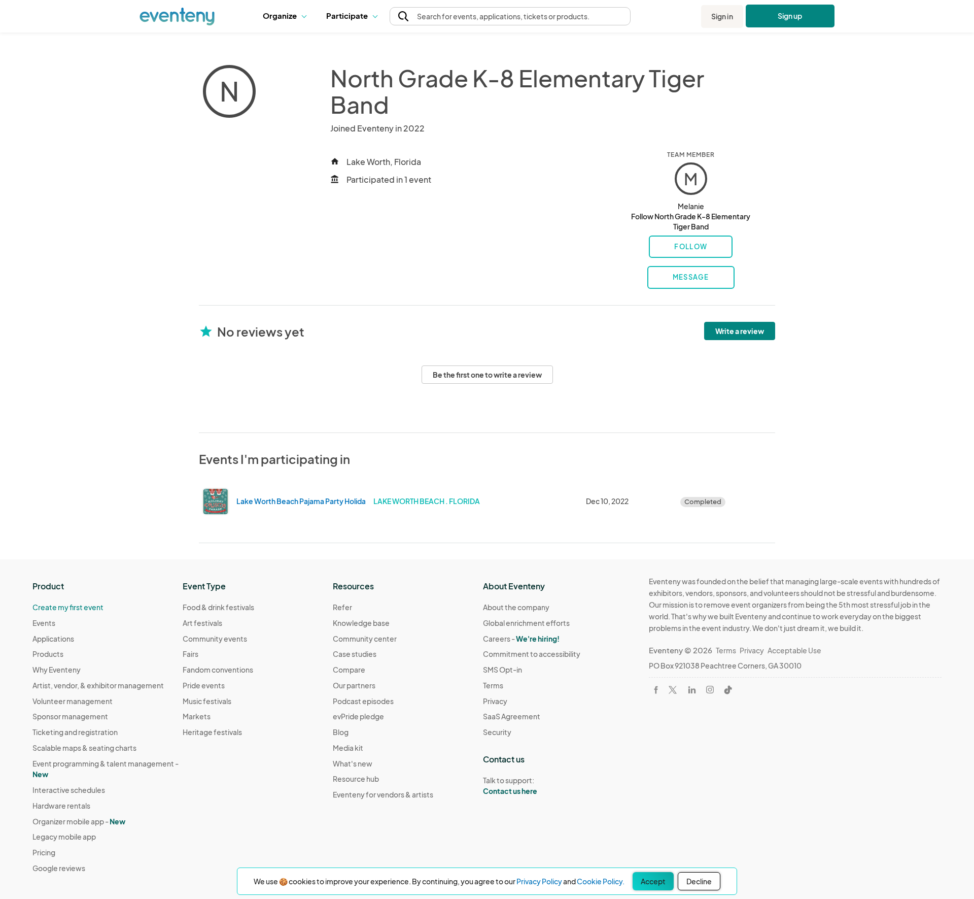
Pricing (43, 852)
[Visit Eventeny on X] (673, 689)
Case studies (354, 653)
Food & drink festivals (218, 607)
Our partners (354, 685)
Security (497, 732)
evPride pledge (358, 716)
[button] (287, 16)
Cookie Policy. (600, 881)
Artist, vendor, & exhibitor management (98, 685)
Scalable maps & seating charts (84, 747)
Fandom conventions (218, 669)
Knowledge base (361, 622)
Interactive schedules (68, 789)
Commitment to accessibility (531, 653)
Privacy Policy (539, 881)
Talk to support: (510, 785)
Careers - (521, 638)
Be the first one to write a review (487, 374)
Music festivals (207, 701)
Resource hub (356, 778)
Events (43, 622)
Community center (365, 638)
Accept (653, 881)
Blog (341, 732)
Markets (197, 716)
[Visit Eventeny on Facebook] (656, 690)
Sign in (722, 16)
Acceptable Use (794, 650)
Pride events (204, 685)
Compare (349, 669)
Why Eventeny (56, 669)
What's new (352, 763)
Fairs (190, 653)
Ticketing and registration (75, 732)
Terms (493, 685)
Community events (215, 638)
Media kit (348, 747)
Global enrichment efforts (526, 622)
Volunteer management (72, 701)
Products (47, 653)
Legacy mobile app (64, 836)
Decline (699, 881)
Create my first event (67, 607)
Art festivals (202, 622)
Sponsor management (70, 716)
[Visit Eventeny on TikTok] (728, 690)
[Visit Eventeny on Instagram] (710, 689)
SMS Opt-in (502, 669)
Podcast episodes (363, 701)
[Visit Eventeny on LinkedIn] (692, 690)
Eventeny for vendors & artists (383, 794)
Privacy (495, 701)
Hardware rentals (61, 805)
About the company (516, 607)
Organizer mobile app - (78, 821)
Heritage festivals (212, 732)
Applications (53, 638)
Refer (342, 607)
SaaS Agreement (511, 716)
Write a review (739, 331)
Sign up (790, 15)
